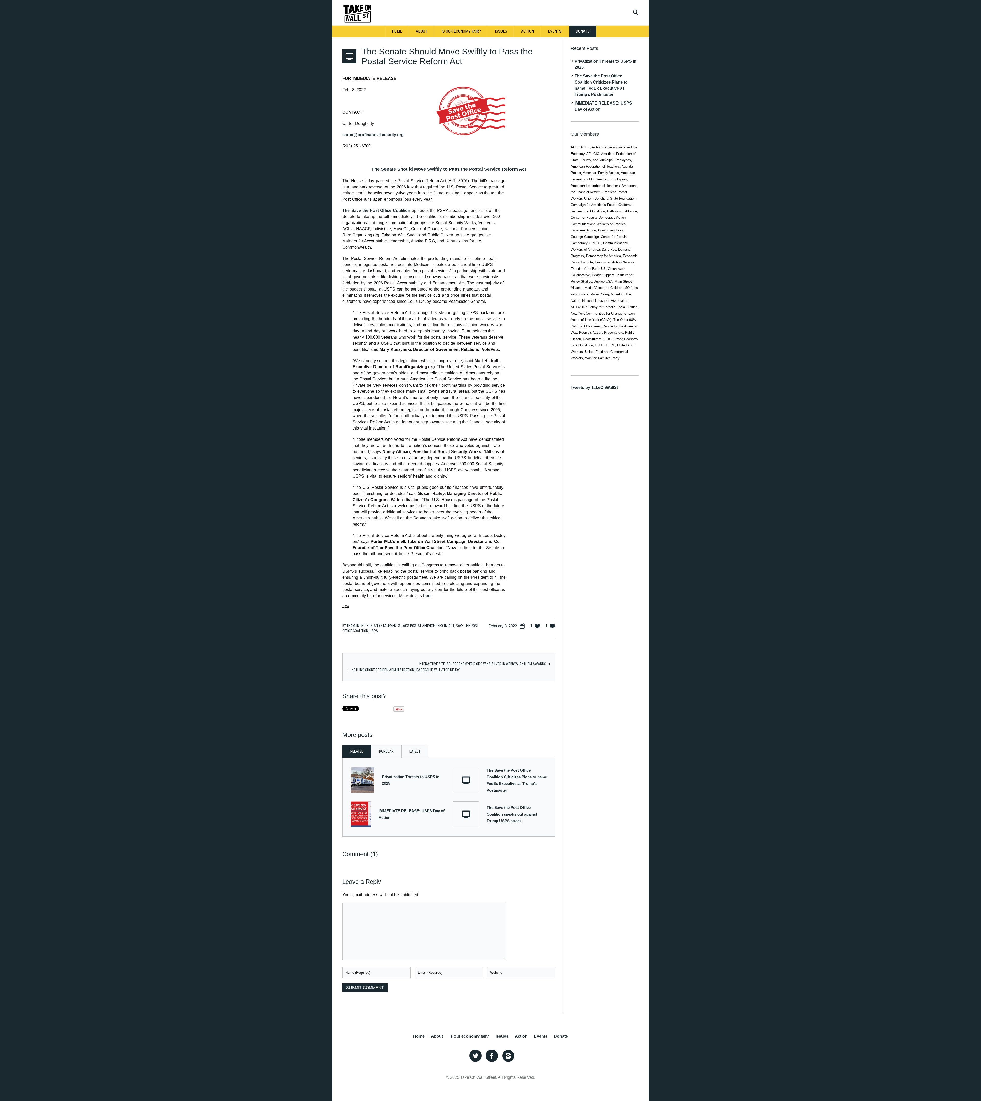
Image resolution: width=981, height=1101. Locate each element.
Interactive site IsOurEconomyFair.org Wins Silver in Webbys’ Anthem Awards (482, 664)
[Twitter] (475, 1056)
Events (540, 1036)
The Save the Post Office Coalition (376, 210)
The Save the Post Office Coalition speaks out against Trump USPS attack (512, 814)
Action (521, 1036)
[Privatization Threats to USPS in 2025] (362, 780)
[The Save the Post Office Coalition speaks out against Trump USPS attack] (466, 814)
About (437, 1036)
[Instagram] (508, 1056)
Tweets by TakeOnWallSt (594, 387)
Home (419, 1036)
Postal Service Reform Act (432, 626)
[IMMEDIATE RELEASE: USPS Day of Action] (361, 814)
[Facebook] (491, 1056)
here (427, 596)
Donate (561, 1036)
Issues (502, 1036)
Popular (386, 751)
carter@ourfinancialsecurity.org (373, 135)
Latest (415, 751)
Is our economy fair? (469, 1036)
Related (357, 751)
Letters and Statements (380, 626)
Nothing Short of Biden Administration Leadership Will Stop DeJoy (406, 670)
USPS (374, 631)
